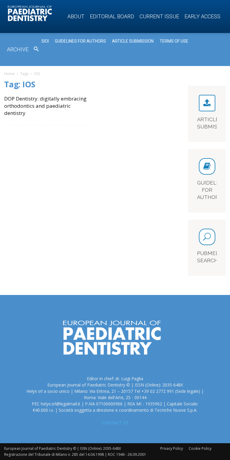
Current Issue (159, 16)
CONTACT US (115, 422)
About (75, 16)
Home (9, 73)
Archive (17, 49)
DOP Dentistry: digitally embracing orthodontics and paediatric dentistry (45, 105)
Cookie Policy (200, 448)
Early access (202, 16)
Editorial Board (112, 16)
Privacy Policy (171, 448)
